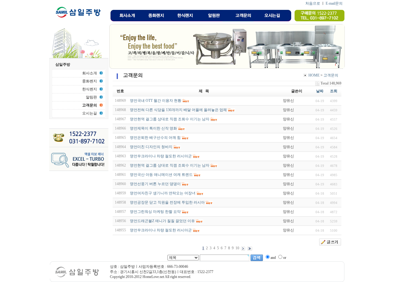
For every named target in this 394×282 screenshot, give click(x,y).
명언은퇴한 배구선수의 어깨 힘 (155, 137)
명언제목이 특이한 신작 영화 (153, 128)
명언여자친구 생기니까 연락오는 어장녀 (162, 193)
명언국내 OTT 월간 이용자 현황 (155, 100)
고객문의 (331, 75)
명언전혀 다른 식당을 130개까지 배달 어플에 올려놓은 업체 (178, 110)
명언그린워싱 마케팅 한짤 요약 (155, 211)
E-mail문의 (334, 3)
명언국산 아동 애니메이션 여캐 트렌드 (161, 174)
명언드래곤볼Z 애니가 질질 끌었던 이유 (162, 221)
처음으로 (312, 3)
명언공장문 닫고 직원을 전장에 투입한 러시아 (167, 202)
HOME (314, 75)
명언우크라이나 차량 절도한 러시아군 (161, 156)
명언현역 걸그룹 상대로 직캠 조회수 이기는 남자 (169, 119)
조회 (333, 91)
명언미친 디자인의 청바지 (151, 147)
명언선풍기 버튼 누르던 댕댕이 (155, 184)
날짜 (320, 91)
